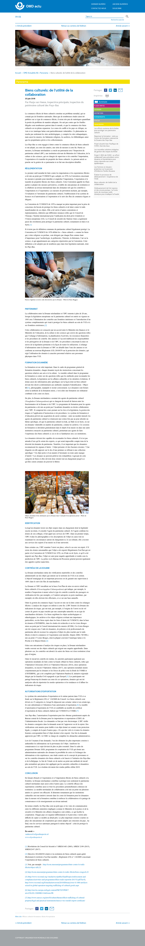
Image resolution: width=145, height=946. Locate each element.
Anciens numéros (120, 4)
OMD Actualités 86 (30, 73)
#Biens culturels (27, 916)
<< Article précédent (23, 26)
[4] (47, 640)
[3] (28, 387)
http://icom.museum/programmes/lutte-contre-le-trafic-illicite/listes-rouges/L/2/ (58, 872)
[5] (68, 676)
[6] (78, 705)
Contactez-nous (98, 8)
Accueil (18, 73)
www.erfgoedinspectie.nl (33, 837)
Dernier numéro (98, 4)
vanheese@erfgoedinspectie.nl (37, 834)
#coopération (50, 916)
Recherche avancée (117, 20)
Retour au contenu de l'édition (73, 26)
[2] (46, 325)
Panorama (44, 73)
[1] (31, 224)
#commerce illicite (40, 916)
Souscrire (117, 8)
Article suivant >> (123, 26)
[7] (77, 711)
